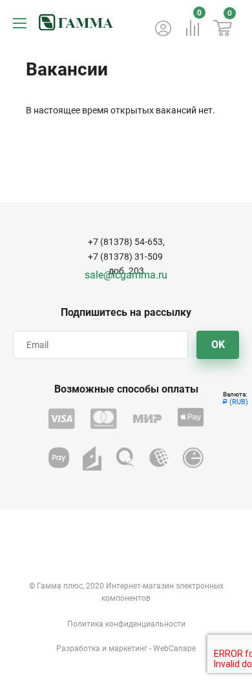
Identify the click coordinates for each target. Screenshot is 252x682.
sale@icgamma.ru (126, 275)
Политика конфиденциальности (126, 623)
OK (218, 344)
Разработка (78, 648)
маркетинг (128, 648)
